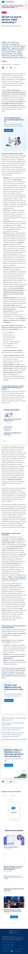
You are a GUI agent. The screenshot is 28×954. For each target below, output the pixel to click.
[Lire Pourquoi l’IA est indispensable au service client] (8, 428)
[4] (7, 295)
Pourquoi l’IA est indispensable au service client (12, 433)
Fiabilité (20, 948)
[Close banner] (25, 5)
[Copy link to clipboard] (14, 67)
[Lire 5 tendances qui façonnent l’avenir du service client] (14, 881)
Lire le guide (8, 130)
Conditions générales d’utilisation (8, 944)
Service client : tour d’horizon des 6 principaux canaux (12, 419)
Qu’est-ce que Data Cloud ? (11, 847)
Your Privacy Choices (17, 951)
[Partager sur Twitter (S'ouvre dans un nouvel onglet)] (7, 67)
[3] (8, 202)
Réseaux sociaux (7, 311)
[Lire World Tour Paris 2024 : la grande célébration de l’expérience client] (14, 902)
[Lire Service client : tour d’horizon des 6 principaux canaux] (8, 414)
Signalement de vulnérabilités (7, 948)
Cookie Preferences (5, 951)
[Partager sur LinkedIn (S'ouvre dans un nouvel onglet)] (3, 67)
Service (4, 12)
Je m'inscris (9, 765)
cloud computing (14, 585)
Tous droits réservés (18, 936)
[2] (23, 105)
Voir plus (14, 917)
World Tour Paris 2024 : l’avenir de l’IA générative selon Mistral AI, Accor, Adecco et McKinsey (13, 868)
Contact (16, 948)
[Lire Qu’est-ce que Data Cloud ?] (14, 839)
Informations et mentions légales (8, 942)
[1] (9, 96)
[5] (18, 329)
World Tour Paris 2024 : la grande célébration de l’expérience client (12, 910)
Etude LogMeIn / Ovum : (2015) (13, 734)
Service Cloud (16, 635)
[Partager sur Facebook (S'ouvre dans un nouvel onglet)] (10, 67)
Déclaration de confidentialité (7, 946)
